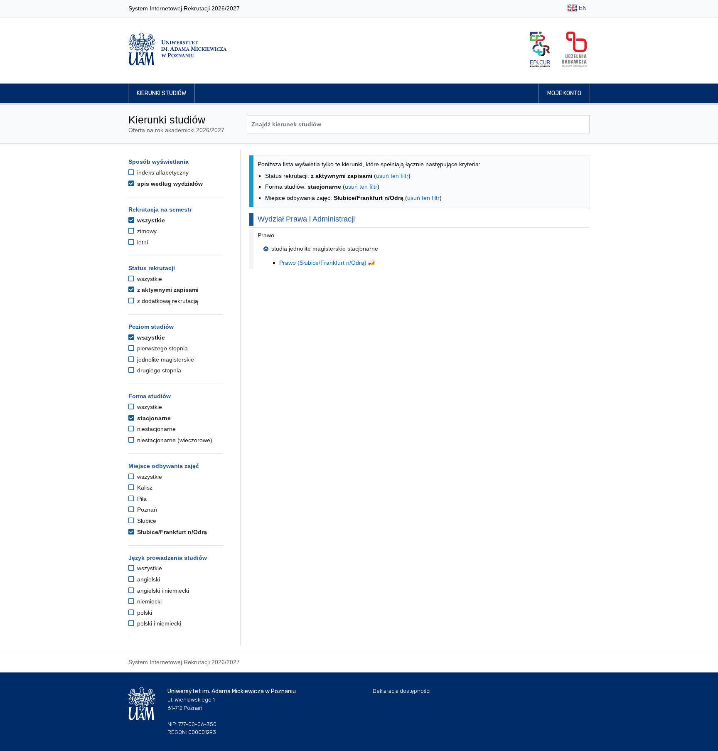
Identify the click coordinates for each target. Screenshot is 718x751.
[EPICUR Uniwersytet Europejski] (540, 49)
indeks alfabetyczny (162, 172)
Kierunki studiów (161, 93)
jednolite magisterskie (164, 359)
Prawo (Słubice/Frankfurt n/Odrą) (323, 262)
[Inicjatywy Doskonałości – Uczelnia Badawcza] (574, 49)
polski (143, 612)
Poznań (146, 509)
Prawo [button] (266, 235)
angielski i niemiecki (162, 590)
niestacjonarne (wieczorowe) (173, 440)
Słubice (145, 520)
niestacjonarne (155, 429)
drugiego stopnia (158, 370)
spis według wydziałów (169, 183)
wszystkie (150, 220)
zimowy (146, 231)
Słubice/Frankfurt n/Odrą (171, 532)
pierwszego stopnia (161, 348)
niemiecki (148, 601)
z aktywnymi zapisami (167, 289)
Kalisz (143, 487)
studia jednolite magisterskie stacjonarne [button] (324, 248)
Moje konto (564, 93)
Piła (141, 498)
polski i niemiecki (158, 623)
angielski (147, 579)
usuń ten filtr (392, 175)
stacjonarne (153, 418)
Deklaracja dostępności (401, 691)
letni (141, 242)
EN (582, 8)
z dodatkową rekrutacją (166, 301)
